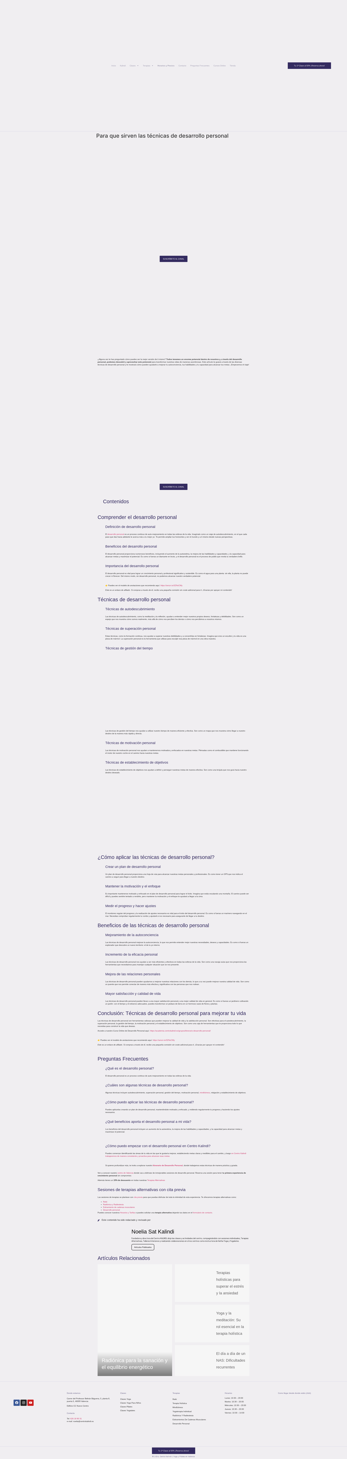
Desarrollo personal (111, 1210)
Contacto (182, 66)
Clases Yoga (125, 1399)
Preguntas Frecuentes (199, 66)
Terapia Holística (180, 1403)
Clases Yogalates (127, 1410)
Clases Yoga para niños (130, 1403)
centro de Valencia (125, 1173)
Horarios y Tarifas (127, 1213)
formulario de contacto (202, 1213)
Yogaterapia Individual (182, 1411)
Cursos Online (219, 66)
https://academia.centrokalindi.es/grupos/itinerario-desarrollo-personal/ (180, 1031)
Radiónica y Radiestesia (113, 1204)
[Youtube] (30, 1403)
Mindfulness (178, 1407)
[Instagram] (23, 1403)
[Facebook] (17, 1403)
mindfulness (205, 1093)
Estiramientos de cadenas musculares (189, 1419)
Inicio (113, 66)
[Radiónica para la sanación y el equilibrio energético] (135, 1320)
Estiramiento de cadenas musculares (119, 1207)
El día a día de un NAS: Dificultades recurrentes (230, 1360)
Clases (133, 66)
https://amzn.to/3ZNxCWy (171, 585)
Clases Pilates (126, 1407)
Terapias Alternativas (156, 1180)
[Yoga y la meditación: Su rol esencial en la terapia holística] (193, 1323)
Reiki (105, 1202)
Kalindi (123, 66)
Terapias (146, 66)
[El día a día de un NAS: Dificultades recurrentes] (193, 1360)
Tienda (233, 66)
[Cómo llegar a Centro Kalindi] (304, 1416)
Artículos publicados (143, 1247)
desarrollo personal (115, 534)
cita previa (138, 1197)
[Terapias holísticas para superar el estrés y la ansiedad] (193, 1283)
